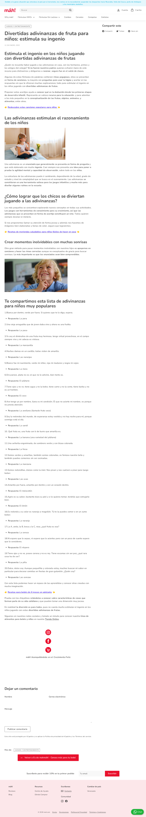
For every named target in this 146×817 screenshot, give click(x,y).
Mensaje (8, 709)
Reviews (12, 791)
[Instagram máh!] (48, 632)
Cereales (79, 17)
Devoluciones (64, 812)
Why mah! (9, 17)
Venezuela (91, 791)
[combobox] (46, 10)
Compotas (92, 17)
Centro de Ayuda (41, 791)
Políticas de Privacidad (79, 812)
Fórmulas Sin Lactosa (48, 17)
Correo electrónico (57, 696)
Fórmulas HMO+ (25, 17)
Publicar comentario (17, 729)
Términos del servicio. (83, 736)
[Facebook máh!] (48, 641)
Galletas (105, 17)
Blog (10, 794)
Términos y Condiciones (97, 812)
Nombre (8, 696)
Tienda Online (52, 619)
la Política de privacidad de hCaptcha (57, 736)
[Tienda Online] (48, 650)
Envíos (54, 812)
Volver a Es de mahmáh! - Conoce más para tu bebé (50, 757)
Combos (67, 17)
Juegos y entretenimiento (18, 26)
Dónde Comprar (41, 794)
